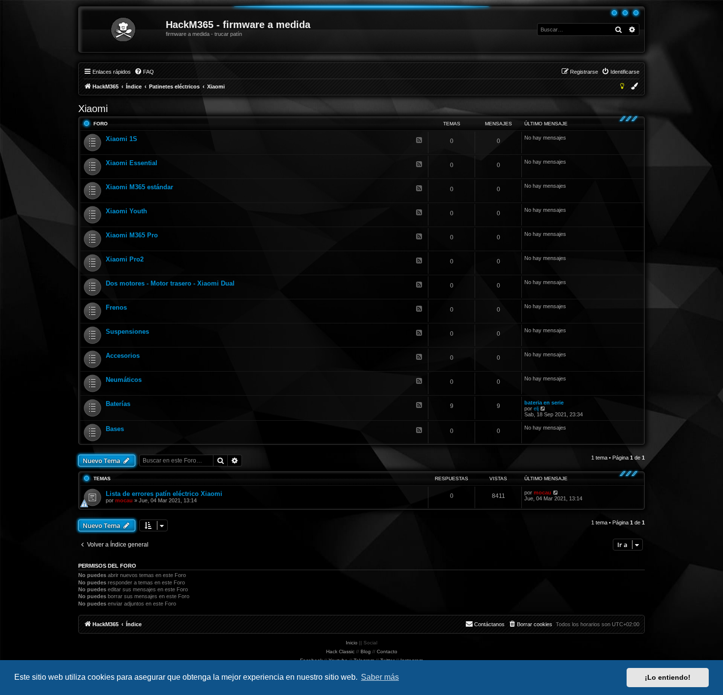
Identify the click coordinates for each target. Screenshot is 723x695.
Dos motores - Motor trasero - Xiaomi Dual (170, 283)
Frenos (116, 307)
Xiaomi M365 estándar (139, 187)
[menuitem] (144, 72)
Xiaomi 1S (121, 139)
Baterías (118, 403)
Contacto (387, 651)
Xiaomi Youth (126, 211)
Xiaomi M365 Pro (132, 235)
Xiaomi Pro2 (125, 259)
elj (536, 408)
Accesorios (123, 355)
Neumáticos (124, 379)
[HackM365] (122, 29)
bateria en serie (544, 402)
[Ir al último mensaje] (556, 492)
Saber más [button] (380, 677)
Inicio (352, 642)
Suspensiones (127, 331)
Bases (115, 429)
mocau (124, 500)
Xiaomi (93, 108)
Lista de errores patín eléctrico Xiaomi (164, 493)
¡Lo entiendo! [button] (668, 677)
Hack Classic (340, 651)
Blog (366, 651)
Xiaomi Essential (131, 163)
